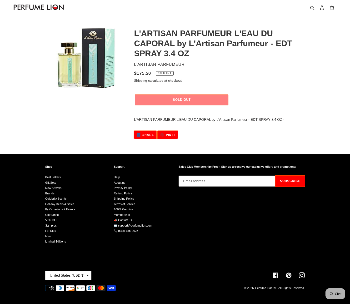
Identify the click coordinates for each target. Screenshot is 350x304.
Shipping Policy (124, 198)
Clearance (52, 215)
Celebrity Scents (55, 198)
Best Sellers (53, 177)
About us (119, 182)
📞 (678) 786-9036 (126, 231)
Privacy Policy (123, 188)
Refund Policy (123, 193)
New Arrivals (53, 188)
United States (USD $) (67, 275)
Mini (48, 236)
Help (117, 177)
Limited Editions (55, 241)
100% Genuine (123, 209)
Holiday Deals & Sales (59, 204)
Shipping (140, 80)
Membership (122, 215)
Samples (51, 225)
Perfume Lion (264, 288)
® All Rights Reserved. (289, 288)
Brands (50, 193)
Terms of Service (124, 204)
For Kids (50, 231)
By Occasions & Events (60, 209)
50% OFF (51, 220)
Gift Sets (50, 182)
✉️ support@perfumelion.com (133, 225)
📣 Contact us (123, 220)
